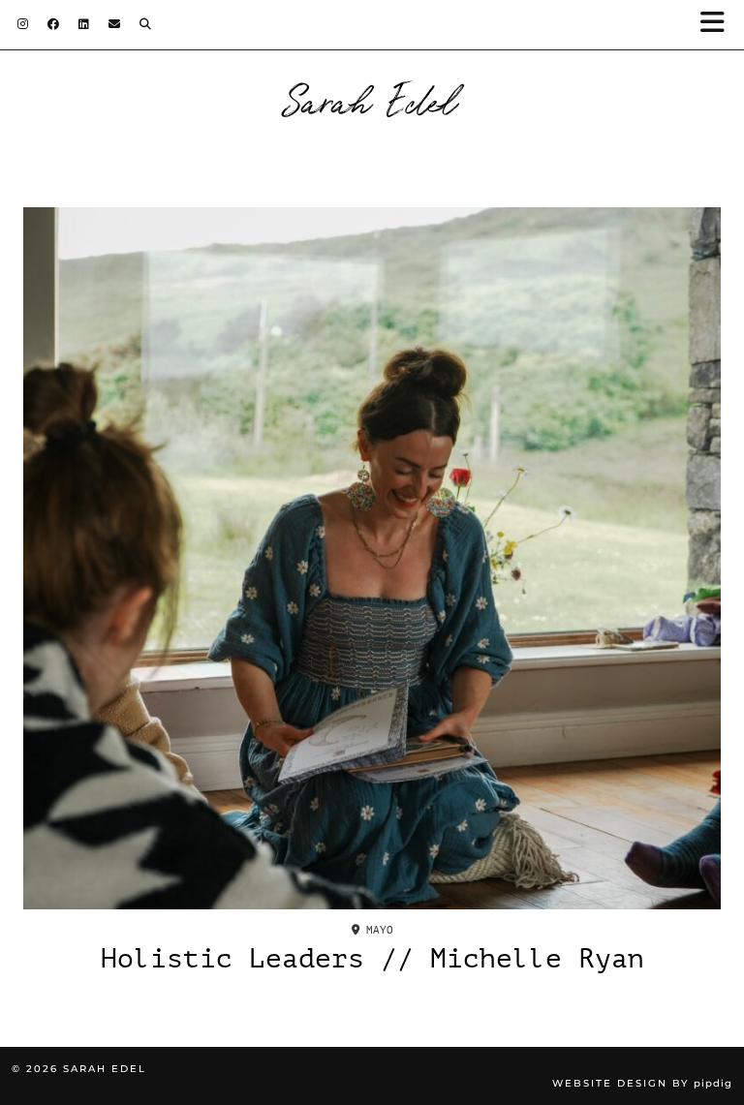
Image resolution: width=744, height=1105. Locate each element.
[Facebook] (53, 24)
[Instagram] (22, 24)
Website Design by (642, 1083)
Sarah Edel (372, 98)
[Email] (114, 24)
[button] (718, 24)
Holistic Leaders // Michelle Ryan (372, 959)
